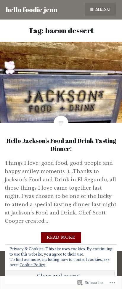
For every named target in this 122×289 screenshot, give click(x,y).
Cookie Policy (32, 265)
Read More (61, 237)
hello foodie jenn (31, 9)
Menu (102, 9)
